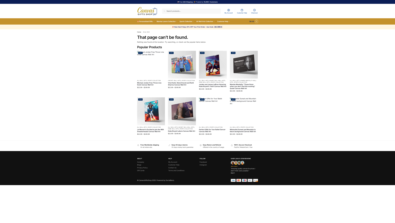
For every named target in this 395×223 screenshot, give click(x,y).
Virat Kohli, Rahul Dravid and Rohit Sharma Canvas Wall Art (181, 84)
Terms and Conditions (176, 170)
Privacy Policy (142, 168)
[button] (253, 21)
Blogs (139, 165)
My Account (229, 13)
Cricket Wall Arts (174, 80)
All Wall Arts (142, 80)
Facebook (203, 162)
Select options (151, 92)
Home (139, 32)
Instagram (203, 165)
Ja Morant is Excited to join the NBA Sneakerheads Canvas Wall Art (150, 131)
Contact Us (172, 168)
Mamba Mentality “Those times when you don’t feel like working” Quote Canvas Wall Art (242, 86)
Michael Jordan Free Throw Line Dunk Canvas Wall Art (149, 84)
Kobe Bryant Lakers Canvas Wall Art (181, 131)
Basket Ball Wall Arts (217, 80)
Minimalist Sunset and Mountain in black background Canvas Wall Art (243, 131)
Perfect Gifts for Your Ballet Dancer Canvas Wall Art (212, 131)
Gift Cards (140, 170)
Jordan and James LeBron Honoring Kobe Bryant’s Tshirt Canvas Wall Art (212, 85)
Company (140, 162)
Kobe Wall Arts (204, 82)
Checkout (254, 13)
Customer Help (242, 13)
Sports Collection (154, 80)
